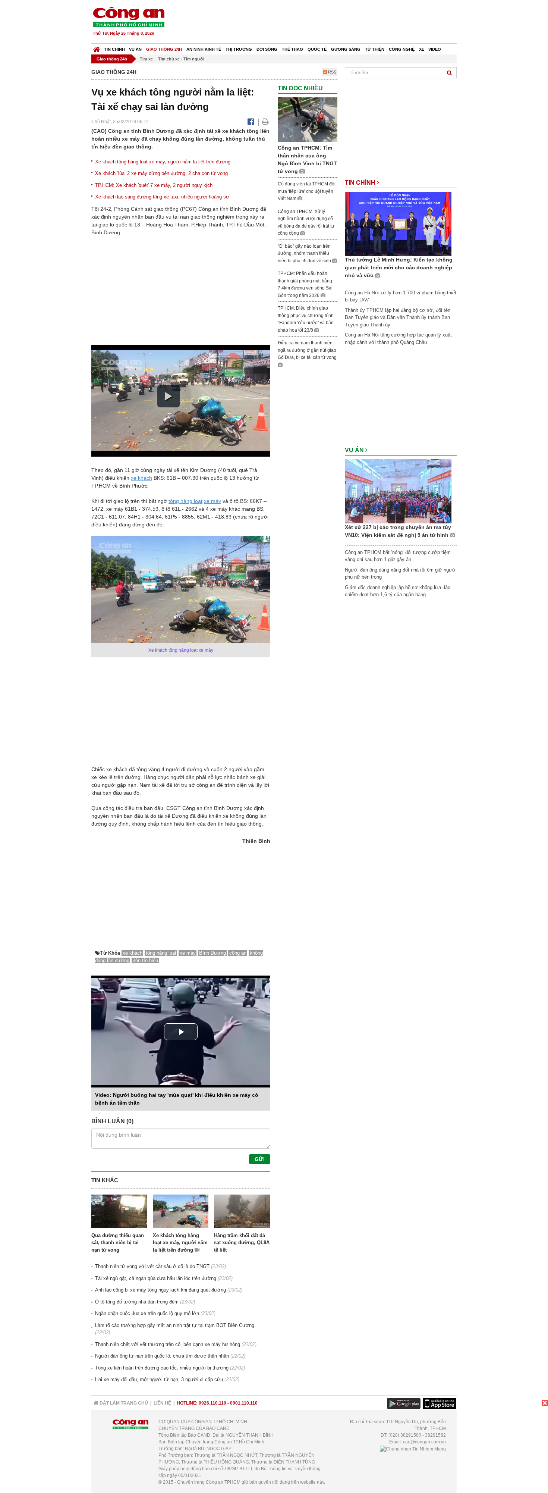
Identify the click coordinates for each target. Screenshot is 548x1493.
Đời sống (266, 49)
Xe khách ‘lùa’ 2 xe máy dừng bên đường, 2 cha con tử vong (161, 173)
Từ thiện (374, 49)
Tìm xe (146, 59)
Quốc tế (317, 49)
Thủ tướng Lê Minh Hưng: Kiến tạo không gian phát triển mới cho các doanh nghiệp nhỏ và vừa (399, 267)
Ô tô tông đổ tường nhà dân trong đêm (137, 1302)
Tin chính (114, 49)
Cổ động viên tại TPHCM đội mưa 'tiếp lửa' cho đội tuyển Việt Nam (307, 191)
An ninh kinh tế (203, 49)
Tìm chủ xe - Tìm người (181, 59)
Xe (421, 49)
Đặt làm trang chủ (123, 1403)
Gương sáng (345, 49)
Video (434, 49)
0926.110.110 (212, 1403)
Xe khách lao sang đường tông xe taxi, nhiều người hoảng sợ (162, 197)
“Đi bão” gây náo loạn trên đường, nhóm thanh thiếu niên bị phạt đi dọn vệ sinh (305, 253)
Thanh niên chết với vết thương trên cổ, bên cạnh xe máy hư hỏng (167, 1344)
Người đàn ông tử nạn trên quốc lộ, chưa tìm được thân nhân (162, 1356)
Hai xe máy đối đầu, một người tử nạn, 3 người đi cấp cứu (159, 1379)
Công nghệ (402, 49)
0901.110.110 (244, 1403)
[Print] (265, 121)
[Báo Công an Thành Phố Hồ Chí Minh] (96, 47)
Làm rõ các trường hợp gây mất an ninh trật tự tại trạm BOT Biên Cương (174, 1325)
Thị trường (239, 49)
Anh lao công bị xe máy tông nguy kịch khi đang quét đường (160, 1290)
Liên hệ (162, 1403)
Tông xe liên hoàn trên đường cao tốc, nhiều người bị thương (162, 1368)
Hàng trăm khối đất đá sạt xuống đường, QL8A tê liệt (242, 1243)
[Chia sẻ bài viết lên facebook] (251, 121)
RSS (331, 72)
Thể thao (292, 49)
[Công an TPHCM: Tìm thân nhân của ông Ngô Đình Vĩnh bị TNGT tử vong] (307, 119)
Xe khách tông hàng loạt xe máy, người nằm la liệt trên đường (162, 162)
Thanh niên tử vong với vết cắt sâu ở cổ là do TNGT (152, 1266)
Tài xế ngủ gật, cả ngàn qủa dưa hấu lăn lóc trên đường (155, 1278)
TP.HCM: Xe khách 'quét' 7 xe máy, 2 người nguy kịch (153, 185)
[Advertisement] (321, 22)
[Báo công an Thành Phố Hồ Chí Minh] (128, 16)
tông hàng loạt (185, 501)
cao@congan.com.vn (424, 1442)
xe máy (212, 501)
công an (237, 953)
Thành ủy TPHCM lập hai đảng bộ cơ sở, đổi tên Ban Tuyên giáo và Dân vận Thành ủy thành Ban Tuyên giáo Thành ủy (397, 317)
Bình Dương (212, 953)
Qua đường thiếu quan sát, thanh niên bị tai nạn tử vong (117, 1243)
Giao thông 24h (164, 49)
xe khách (141, 478)
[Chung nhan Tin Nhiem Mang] (413, 1448)
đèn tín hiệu (145, 960)
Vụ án (135, 49)
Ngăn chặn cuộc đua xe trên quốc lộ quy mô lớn (147, 1313)
